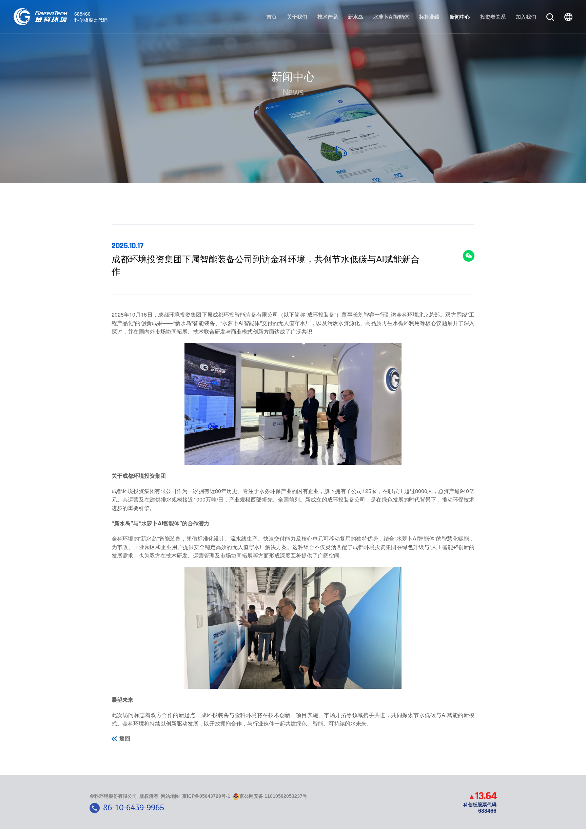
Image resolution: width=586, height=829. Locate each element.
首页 (272, 17)
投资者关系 (493, 17)
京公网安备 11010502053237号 (273, 796)
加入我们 (526, 17)
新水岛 (355, 17)
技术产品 (327, 17)
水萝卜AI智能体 (391, 17)
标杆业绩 (429, 17)
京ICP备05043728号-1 (206, 796)
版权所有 (148, 796)
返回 (124, 738)
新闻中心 (460, 17)
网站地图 (170, 796)
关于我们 (297, 17)
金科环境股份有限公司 (113, 796)
